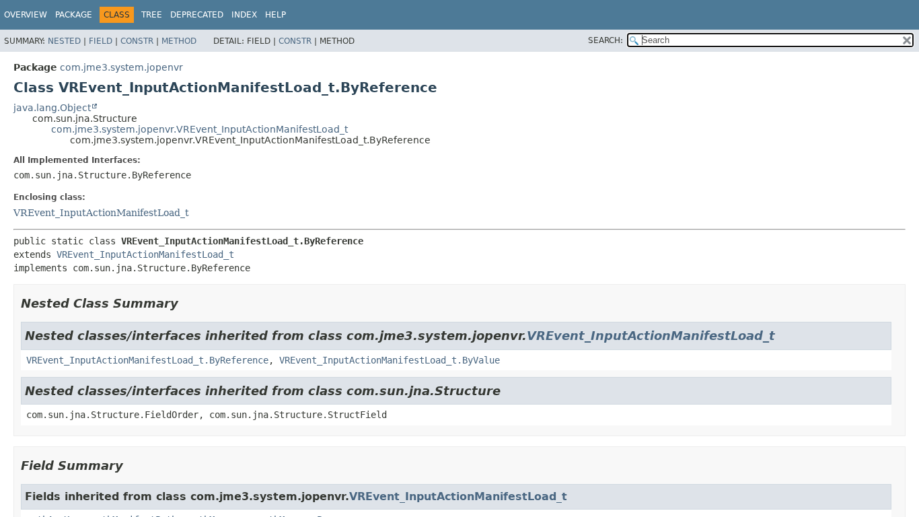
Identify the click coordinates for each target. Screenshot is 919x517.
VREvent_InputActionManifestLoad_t (101, 212)
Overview (25, 15)
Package (73, 15)
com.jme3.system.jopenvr (121, 67)
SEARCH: (605, 40)
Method (178, 41)
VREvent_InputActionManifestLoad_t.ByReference (147, 360)
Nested (64, 41)
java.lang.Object (52, 107)
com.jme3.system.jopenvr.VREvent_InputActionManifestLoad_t (199, 129)
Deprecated (196, 15)
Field (100, 41)
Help (275, 15)
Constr (136, 41)
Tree (151, 15)
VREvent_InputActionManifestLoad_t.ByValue (389, 360)
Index (244, 15)
